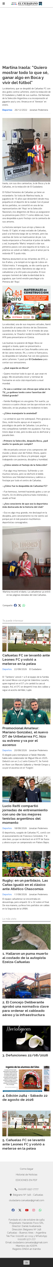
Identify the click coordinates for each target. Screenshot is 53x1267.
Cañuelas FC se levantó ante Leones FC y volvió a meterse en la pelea (26, 659)
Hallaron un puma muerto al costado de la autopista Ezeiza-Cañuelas (25, 958)
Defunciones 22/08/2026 (27, 1055)
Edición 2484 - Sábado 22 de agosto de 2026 (25, 1098)
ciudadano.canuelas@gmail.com (26, 1200)
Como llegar (26, 1169)
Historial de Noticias (26, 1174)
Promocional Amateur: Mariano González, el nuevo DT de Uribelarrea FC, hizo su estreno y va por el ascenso (25, 736)
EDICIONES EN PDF (26, 1180)
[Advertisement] (26, 35)
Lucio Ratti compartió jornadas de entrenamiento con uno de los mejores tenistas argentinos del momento (25, 814)
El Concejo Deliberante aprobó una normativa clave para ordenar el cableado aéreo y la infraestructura (25, 1008)
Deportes (7, 110)
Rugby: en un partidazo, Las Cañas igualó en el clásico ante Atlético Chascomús (25, 884)
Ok (26, 1262)
